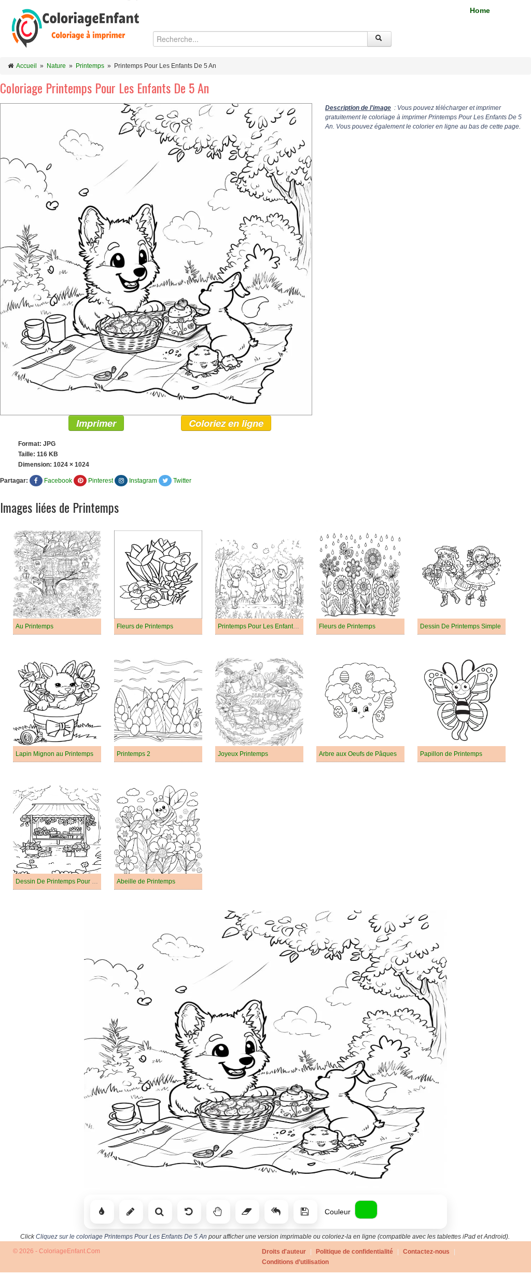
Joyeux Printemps (243, 754)
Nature (56, 65)
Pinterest (100, 480)
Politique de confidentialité (354, 1251)
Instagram (143, 480)
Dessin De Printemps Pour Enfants (64, 881)
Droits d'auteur (284, 1251)
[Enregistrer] (305, 1212)
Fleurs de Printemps (145, 626)
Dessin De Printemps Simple (460, 626)
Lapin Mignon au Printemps (54, 754)
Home (480, 10)
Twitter (182, 480)
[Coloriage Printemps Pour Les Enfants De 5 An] (156, 258)
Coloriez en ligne (226, 423)
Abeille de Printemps (146, 881)
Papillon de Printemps (451, 754)
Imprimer (96, 423)
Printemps (90, 65)
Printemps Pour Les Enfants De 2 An (269, 626)
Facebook (58, 480)
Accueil (26, 65)
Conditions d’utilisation (295, 1262)
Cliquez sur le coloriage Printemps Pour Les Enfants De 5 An (121, 1236)
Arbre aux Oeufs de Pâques (358, 754)
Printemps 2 (133, 754)
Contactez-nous (426, 1251)
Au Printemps (34, 626)
